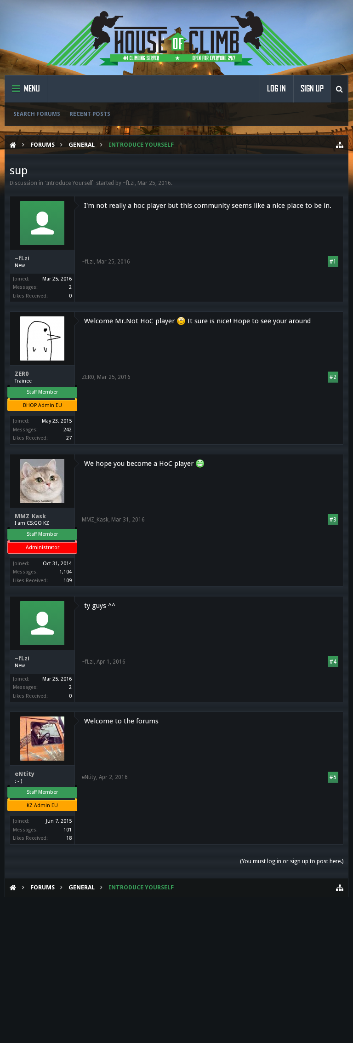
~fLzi (129, 183)
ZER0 (21, 373)
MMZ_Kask (30, 516)
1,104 (65, 572)
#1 (333, 261)
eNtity (24, 773)
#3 (333, 519)
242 (67, 430)
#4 (333, 662)
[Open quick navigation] (339, 145)
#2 (333, 377)
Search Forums (36, 114)
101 (67, 830)
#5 (333, 777)
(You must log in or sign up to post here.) (291, 861)
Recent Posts (89, 114)
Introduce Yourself (69, 183)
